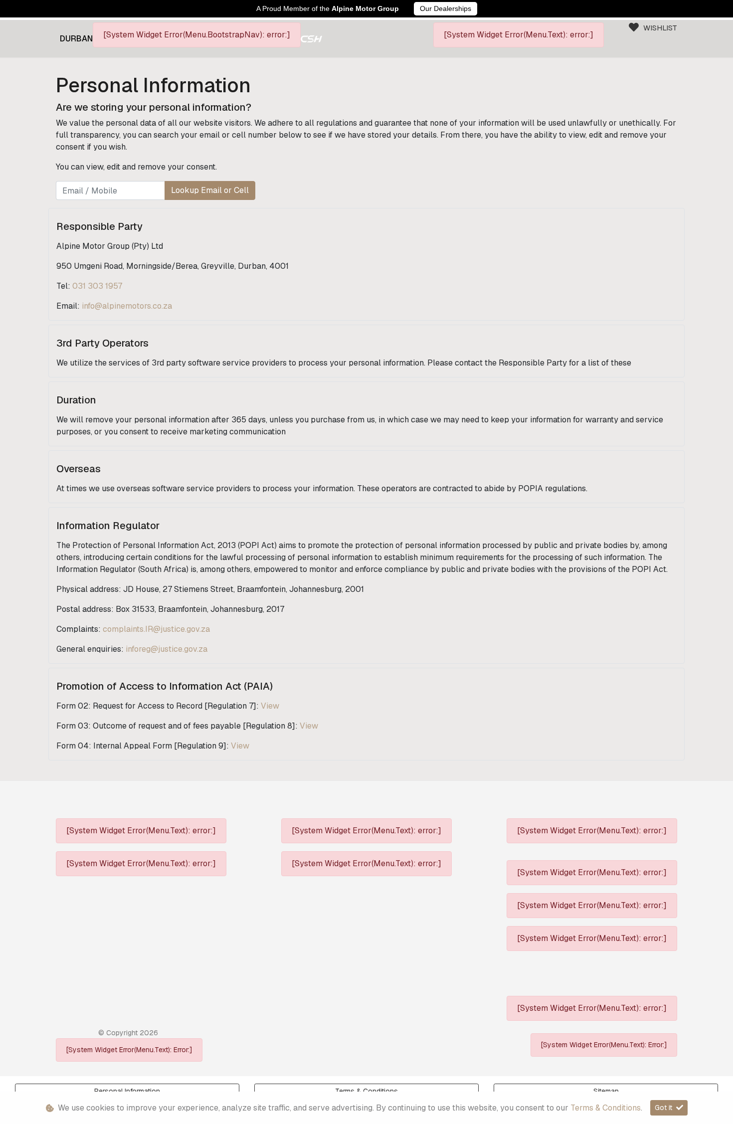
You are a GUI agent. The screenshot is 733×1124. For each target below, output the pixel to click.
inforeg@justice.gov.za (166, 649)
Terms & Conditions (605, 1108)
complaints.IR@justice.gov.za (156, 629)
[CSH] (311, 38)
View (270, 706)
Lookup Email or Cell (210, 190)
